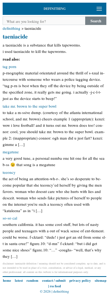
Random (32, 280)
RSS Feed (55, 285)
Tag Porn (9, 66)
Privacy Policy (80, 280)
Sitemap (100, 280)
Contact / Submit (54, 280)
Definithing (11, 28)
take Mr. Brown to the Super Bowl (29, 106)
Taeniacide (15, 36)
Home (7, 280)
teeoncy (9, 172)
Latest (19, 280)
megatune (11, 151)
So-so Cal (10, 218)
